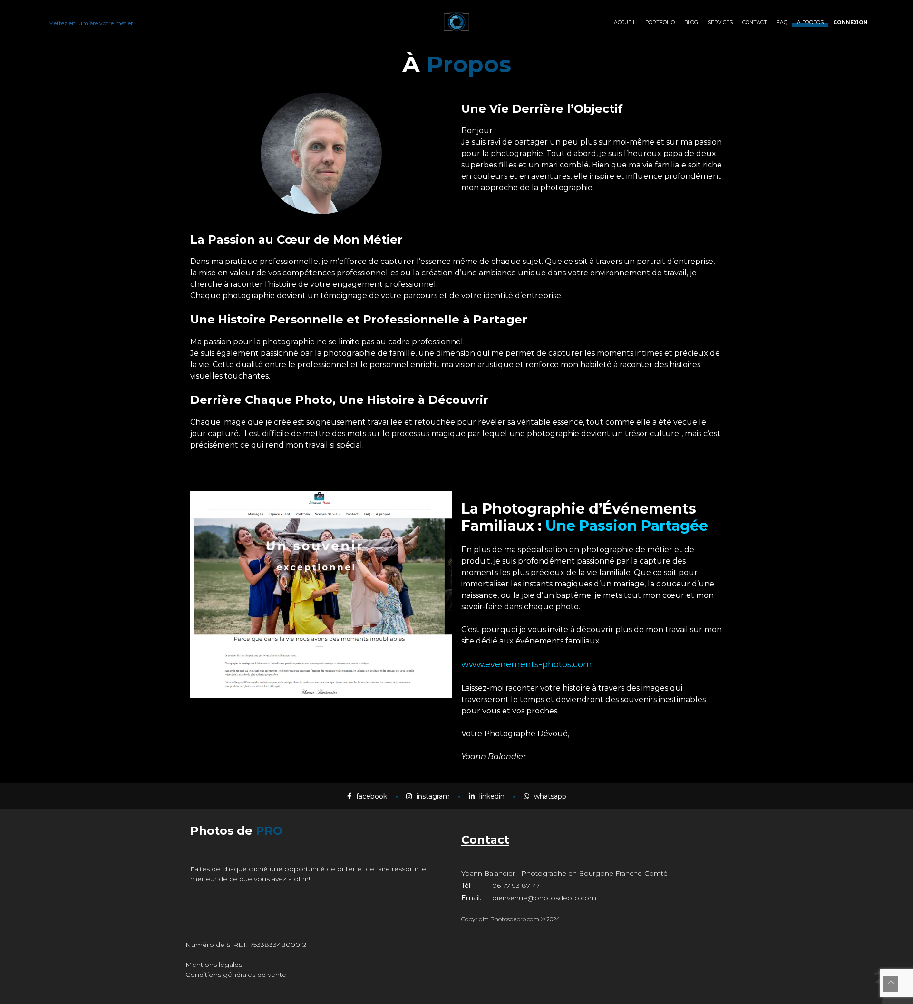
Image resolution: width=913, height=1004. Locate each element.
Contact (485, 840)
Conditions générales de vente (235, 974)
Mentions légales (213, 964)
